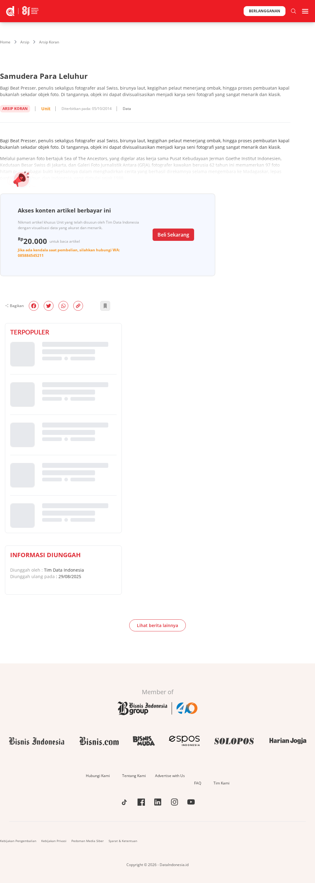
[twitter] (49, 306)
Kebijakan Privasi (53, 841)
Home (5, 42)
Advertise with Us (170, 775)
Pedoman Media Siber (87, 841)
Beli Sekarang (173, 234)
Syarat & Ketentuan (123, 841)
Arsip (24, 42)
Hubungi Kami (98, 775)
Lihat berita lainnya (157, 625)
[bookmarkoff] (105, 306)
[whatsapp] (63, 306)
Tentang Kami (134, 775)
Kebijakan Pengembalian (18, 841)
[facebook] (34, 306)
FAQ (197, 783)
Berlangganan (264, 11)
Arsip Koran (49, 42)
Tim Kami (221, 783)
